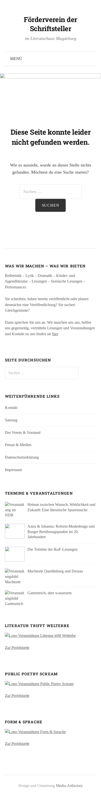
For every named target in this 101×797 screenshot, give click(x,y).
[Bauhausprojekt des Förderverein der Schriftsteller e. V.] (35, 731)
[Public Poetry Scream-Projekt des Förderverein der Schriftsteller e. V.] (39, 683)
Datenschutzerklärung (22, 457)
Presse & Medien (18, 445)
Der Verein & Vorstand (22, 432)
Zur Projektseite (17, 647)
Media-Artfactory (69, 786)
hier (55, 334)
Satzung (11, 420)
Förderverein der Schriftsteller (50, 24)
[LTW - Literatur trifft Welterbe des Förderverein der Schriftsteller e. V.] (40, 635)
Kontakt (11, 407)
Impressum (13, 470)
